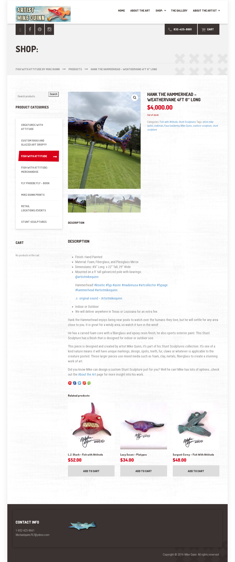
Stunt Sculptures (187, 121)
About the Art (140, 10)
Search (53, 94)
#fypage (162, 285)
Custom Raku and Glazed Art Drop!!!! (34, 143)
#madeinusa (130, 285)
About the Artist (205, 10)
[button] (134, 97)
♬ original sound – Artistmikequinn (98, 298)
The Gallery (179, 10)
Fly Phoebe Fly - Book (35, 183)
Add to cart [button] (91, 471)
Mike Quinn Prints (33, 195)
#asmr (117, 285)
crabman (158, 125)
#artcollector (147, 285)
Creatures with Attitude (32, 127)
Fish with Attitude (169, 121)
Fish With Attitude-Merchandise (34, 170)
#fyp (109, 285)
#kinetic (99, 285)
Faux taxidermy (172, 125)
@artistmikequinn (87, 277)
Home (121, 10)
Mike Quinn (186, 125)
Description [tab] (76, 222)
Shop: (159, 10)
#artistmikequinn (106, 290)
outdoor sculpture (202, 125)
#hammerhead (84, 290)
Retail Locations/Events (33, 208)
